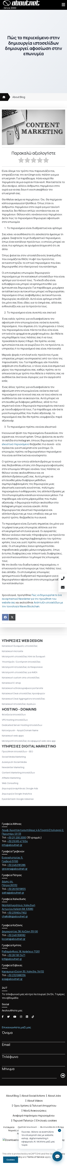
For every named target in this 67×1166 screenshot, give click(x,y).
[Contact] (62, 587)
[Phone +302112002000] (62, 578)
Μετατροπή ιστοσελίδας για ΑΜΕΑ (19, 672)
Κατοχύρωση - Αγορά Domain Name (20, 730)
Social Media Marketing (14, 756)
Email (6, 1044)
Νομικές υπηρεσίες (18, 1130)
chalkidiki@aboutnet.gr (15, 916)
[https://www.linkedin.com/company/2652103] (27, 1016)
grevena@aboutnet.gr (15, 868)
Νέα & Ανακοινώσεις (35, 1110)
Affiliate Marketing (11, 777)
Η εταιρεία (8, 1127)
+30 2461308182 (16, 935)
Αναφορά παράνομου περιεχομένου (34, 1115)
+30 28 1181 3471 (16, 955)
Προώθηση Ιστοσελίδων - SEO (17, 751)
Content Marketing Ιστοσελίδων (18, 772)
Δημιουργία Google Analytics (17, 793)
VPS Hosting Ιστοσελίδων (15, 719)
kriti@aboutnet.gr (12, 959)
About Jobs (54, 1095)
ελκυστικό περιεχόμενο (16, 444)
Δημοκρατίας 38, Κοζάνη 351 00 (20, 931)
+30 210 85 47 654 (17, 841)
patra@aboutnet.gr (13, 892)
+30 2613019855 (16, 889)
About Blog (18, 97)
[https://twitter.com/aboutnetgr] (8, 1016)
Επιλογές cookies (46, 1120)
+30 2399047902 (17, 912)
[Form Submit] (62, 1075)
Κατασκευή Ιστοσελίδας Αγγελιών (19, 703)
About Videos (35, 1100)
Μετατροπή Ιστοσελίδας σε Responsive (22, 667)
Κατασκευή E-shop (11, 682)
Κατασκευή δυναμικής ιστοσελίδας (20, 645)
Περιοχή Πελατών (23, 1120)
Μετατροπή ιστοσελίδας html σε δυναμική (23, 656)
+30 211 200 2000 (16, 837)
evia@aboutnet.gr (12, 979)
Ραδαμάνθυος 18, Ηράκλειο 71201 (21, 951)
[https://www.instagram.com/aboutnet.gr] (21, 1016)
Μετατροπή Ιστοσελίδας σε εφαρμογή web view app (29, 740)
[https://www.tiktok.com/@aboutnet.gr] (33, 1016)
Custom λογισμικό (27, 1127)
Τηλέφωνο (10, 1056)
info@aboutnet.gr (12, 845)
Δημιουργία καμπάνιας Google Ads (20, 788)
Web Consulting (10, 783)
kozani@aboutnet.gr (13, 939)
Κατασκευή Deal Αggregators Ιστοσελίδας (23, 698)
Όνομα (7, 1032)
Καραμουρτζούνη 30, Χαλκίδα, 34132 (23, 971)
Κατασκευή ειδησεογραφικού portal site (22, 688)
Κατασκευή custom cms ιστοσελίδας (21, 677)
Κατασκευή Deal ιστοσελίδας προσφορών (23, 693)
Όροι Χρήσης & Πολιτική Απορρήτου (35, 1105)
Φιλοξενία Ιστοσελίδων (14, 714)
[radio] (21, 160)
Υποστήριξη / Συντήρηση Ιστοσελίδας (21, 661)
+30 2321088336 (16, 975)
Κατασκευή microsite (12, 651)
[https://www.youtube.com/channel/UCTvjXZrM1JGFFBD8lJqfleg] (14, 1016)
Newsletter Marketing (13, 767)
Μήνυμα (8, 1068)
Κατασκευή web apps (13, 735)
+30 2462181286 (16, 865)
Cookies (11, 1159)
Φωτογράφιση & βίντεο (52, 1127)
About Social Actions (33, 1095)
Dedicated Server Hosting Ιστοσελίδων (22, 725)
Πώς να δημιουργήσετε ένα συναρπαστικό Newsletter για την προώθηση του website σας (32, 598)
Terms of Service (35, 1156)
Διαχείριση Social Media (14, 762)
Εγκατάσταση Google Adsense (18, 798)
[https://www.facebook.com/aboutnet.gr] (2, 1016)
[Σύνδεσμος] (4, 97)
